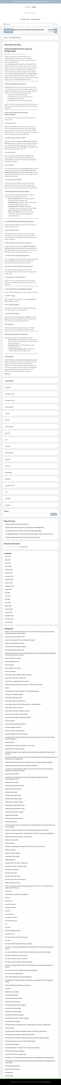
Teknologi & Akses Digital (12, 992)
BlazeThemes (46, 1082)
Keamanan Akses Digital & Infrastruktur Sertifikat (18, 717)
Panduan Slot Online (10, 850)
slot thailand (8, 472)
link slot (7, 413)
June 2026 (8, 556)
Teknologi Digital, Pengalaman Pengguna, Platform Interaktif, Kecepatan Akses (26, 1031)
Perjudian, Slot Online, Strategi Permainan (16, 866)
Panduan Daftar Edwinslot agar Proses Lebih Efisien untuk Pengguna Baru (25, 527)
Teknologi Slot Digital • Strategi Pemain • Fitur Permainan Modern (22, 1047)
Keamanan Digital (9, 721)
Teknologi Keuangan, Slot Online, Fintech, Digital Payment (20, 1041)
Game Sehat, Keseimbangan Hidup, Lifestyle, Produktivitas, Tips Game (23, 684)
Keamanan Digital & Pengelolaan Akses (15, 724)
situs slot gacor (9, 407)
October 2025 (8, 583)
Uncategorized (9, 1072)
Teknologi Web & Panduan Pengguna (14, 1051)
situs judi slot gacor (10, 904)
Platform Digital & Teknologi (12, 882)
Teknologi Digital (9, 1028)
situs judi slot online (10, 907)
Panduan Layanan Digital (11, 815)
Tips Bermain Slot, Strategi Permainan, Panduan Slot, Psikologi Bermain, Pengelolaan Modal (29, 1057)
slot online (8, 940)
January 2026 (8, 573)
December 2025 (9, 576)
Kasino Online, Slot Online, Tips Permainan (16, 714)
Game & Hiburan (9, 665)
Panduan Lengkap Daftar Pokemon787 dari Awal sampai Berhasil (23, 537)
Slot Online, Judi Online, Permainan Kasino (16, 955)
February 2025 (9, 609)
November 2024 (9, 619)
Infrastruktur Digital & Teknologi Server (15, 701)
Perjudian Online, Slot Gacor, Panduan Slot (16, 863)
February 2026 (9, 569)
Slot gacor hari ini (10, 400)
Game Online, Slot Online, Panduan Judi (15, 678)
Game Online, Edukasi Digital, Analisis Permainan (18, 674)
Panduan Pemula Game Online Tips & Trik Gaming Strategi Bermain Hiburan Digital (27, 830)
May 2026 (7, 560)
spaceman (8, 479)
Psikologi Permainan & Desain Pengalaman (16, 894)
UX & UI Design (9, 1076)
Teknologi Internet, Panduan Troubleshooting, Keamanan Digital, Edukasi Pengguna (27, 1038)
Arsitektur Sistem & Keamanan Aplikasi (15, 646)
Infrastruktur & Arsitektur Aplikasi (14, 694)
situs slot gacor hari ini (11, 917)
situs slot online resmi (11, 920)
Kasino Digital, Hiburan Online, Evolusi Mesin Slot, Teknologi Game (23, 704)
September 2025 (9, 586)
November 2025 (9, 579)
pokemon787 (8, 891)
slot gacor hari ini (9, 394)
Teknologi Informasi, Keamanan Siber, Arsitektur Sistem (20, 1034)
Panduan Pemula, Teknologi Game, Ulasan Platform (18, 836)
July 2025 (7, 592)
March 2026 (8, 566)
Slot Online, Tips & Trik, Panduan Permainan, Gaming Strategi (21, 970)
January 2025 (8, 612)
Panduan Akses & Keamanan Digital (14, 785)
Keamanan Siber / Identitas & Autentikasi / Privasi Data (19, 745)
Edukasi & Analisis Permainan (13, 658)
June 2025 (8, 596)
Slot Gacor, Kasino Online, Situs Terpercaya (16, 937)
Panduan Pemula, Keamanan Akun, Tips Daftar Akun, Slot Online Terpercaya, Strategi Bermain (29, 833)
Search (6, 511)
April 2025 (7, 602)
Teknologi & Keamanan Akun (12, 1001)
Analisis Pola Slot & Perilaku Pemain (15, 637)
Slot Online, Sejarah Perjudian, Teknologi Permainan (18, 962)
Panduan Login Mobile (11, 822)
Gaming (7, 688)
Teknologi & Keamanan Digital (13, 1008)
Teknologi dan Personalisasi (12, 1021)
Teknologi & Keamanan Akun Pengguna (15, 1005)
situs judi (7, 897)
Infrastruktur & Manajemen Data (13, 697)
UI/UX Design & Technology (12, 1069)
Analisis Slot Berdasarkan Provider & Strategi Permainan (20, 640)
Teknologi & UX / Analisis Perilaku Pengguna (17, 1018)
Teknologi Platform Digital (12, 1044)
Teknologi (7, 988)
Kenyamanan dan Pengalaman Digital (15, 749)
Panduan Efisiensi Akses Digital (13, 798)
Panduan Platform (10, 843)
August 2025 (8, 589)
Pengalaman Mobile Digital (12, 856)
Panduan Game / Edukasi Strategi (14, 802)
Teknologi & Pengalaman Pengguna (14, 1015)
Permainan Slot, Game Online (13, 876)
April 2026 (7, 563)
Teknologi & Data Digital (11, 995)
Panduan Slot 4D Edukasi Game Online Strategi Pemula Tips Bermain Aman (25, 846)
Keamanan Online (9, 742)
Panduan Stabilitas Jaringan (12, 853)
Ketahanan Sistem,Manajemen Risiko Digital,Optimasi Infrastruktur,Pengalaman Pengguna (29, 762)
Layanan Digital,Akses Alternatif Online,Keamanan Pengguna (21, 765)
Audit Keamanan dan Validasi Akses (14, 650)
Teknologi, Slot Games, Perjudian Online (15, 1054)
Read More (7, 374)
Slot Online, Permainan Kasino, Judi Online (16, 958)
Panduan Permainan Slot (11, 840)
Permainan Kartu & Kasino (12, 869)
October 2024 (8, 622)
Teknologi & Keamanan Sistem (13, 1011)
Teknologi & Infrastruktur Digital (13, 998)
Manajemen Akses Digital (12, 774)
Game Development (10, 671)
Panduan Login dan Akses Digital (14, 818)
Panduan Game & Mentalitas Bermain (15, 805)
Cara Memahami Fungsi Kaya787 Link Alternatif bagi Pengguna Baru (23, 531)
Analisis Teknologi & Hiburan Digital (14, 643)
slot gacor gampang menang (12, 930)
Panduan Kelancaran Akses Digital (14, 812)
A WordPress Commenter (12, 547)
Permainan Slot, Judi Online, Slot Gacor (15, 879)
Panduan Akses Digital (11, 792)
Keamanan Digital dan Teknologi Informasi (16, 734)
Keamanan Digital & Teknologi (13, 727)
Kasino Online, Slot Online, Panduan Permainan (17, 711)
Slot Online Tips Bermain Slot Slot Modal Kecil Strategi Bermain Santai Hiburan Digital (28, 952)
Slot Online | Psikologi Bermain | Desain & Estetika (18, 943)
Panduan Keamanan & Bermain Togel (15, 808)
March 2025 (8, 606)
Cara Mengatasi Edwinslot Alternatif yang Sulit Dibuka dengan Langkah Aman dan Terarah (27, 1)
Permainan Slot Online (11, 873)
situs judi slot (8, 901)
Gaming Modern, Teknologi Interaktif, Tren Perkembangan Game (22, 691)
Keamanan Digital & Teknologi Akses (15, 730)
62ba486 (8, 54)
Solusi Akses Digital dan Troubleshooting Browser (18, 977)
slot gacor (8, 387)
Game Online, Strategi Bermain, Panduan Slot (17, 681)
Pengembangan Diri (10, 859)
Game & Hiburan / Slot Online (13, 668)
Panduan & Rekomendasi (11, 782)
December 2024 (9, 615)
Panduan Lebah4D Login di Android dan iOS (17, 524)
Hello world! (24, 547)
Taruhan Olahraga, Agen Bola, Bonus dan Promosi (18, 985)
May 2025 (7, 599)
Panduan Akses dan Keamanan (13, 789)
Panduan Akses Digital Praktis (13, 795)
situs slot (7, 433)
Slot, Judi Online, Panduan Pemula (14, 973)
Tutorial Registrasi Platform (12, 1066)
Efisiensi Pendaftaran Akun (12, 661)
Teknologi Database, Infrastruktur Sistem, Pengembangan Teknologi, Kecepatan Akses (28, 1024)
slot (6, 440)
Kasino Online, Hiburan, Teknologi (14, 707)
